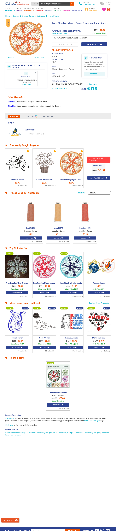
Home (7, 16)
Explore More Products (99, 303)
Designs (16, 16)
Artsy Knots (10, 418)
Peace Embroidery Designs (16, 433)
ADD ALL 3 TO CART (98, 178)
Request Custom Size (59, 33)
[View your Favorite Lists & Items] (104, 9)
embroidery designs (92, 420)
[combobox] (54, 4)
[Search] (72, 4)
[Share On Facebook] (92, 89)
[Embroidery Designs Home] (17, 3)
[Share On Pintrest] (96, 89)
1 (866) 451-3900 (89, 4)
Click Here (12, 102)
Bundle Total (97, 165)
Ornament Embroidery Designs (40, 433)
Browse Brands (28, 16)
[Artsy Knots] (15, 132)
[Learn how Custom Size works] (35, 72)
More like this (22, 186)
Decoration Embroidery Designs (87, 433)
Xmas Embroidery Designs (63, 433)
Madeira (81, 193)
